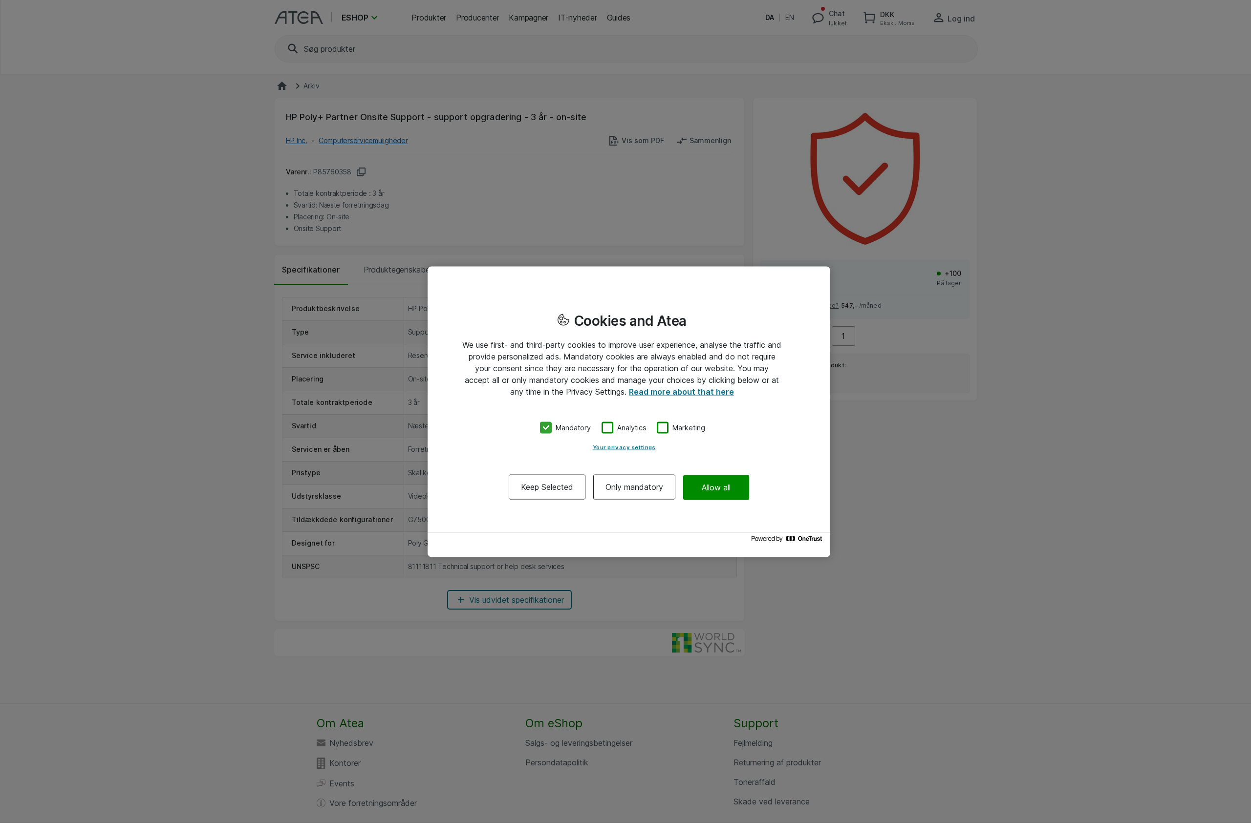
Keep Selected (547, 487)
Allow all (716, 487)
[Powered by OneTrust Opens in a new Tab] (788, 541)
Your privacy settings (624, 447)
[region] (629, 411)
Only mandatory (634, 487)
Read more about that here (681, 391)
